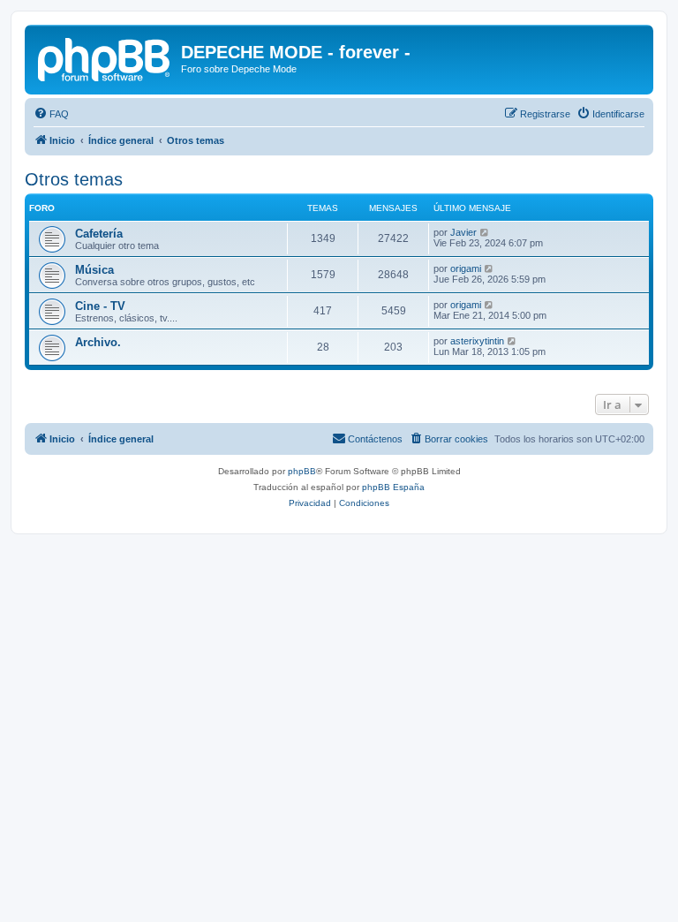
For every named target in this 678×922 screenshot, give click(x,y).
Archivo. (98, 342)
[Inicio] (105, 57)
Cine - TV (100, 306)
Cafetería (99, 233)
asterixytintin (477, 341)
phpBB (302, 471)
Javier (463, 232)
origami (465, 268)
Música (94, 269)
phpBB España (393, 487)
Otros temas (74, 179)
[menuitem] (51, 114)
